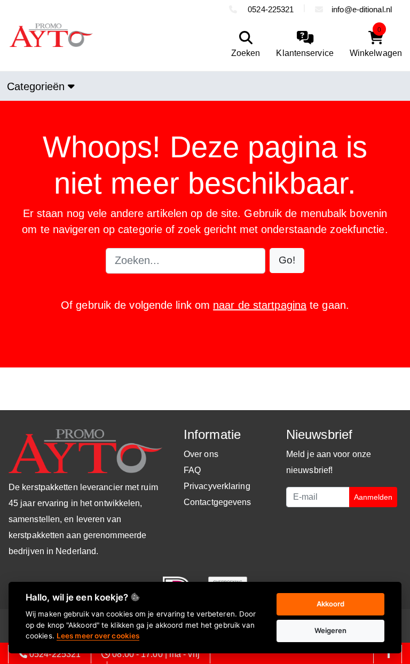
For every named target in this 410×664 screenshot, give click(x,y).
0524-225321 (270, 9)
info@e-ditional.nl (362, 9)
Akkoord (331, 603)
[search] (243, 44)
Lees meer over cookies (98, 635)
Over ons (201, 454)
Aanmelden (373, 497)
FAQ (192, 470)
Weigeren (330, 630)
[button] (287, 260)
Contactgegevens (217, 502)
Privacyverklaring (217, 486)
